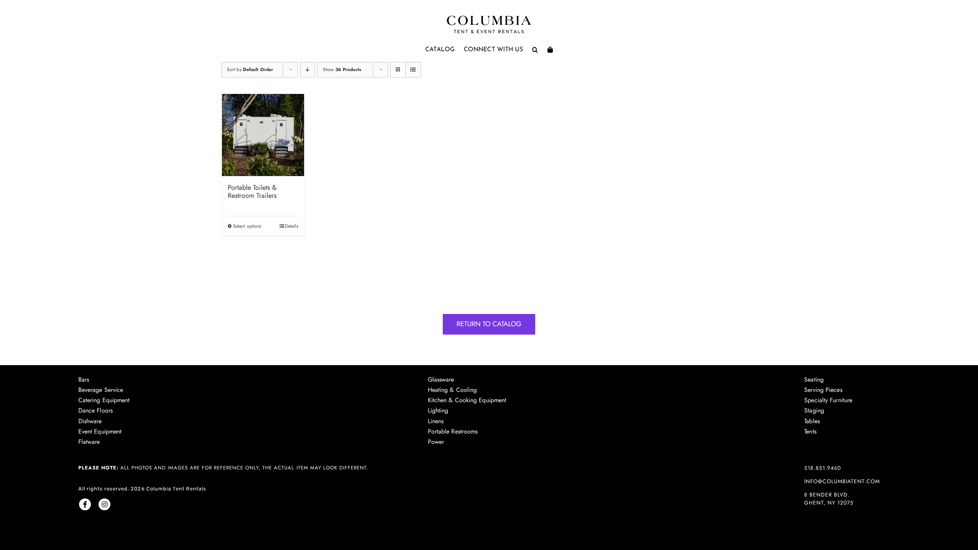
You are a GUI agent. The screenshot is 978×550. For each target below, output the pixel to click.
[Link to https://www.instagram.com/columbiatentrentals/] (104, 504)
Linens (436, 421)
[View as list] (413, 69)
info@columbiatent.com (842, 481)
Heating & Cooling (452, 389)
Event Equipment (100, 431)
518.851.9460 (822, 468)
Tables (812, 421)
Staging (814, 410)
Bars (83, 379)
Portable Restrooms (453, 431)
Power (436, 441)
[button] (535, 49)
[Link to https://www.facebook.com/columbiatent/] (85, 504)
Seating (814, 379)
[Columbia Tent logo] (489, 17)
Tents (810, 431)
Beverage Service (100, 389)
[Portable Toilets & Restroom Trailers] (263, 135)
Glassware (441, 379)
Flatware (89, 441)
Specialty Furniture (828, 400)
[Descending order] (307, 70)
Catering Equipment (104, 400)
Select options (247, 226)
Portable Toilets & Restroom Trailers (252, 192)
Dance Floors (95, 410)
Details (291, 226)
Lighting (438, 410)
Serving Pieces (823, 389)
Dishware (90, 421)
